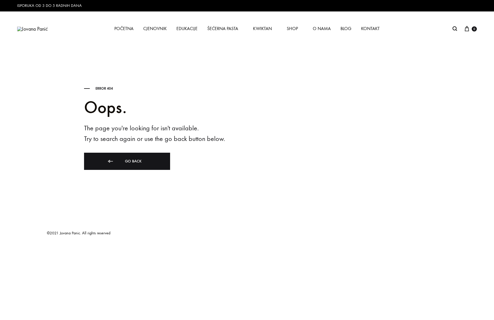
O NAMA (322, 28)
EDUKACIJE (187, 28)
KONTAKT (370, 28)
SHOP (292, 28)
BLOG (345, 28)
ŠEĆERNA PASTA (222, 28)
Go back (133, 161)
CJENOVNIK (155, 28)
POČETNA (124, 28)
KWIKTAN (262, 28)
